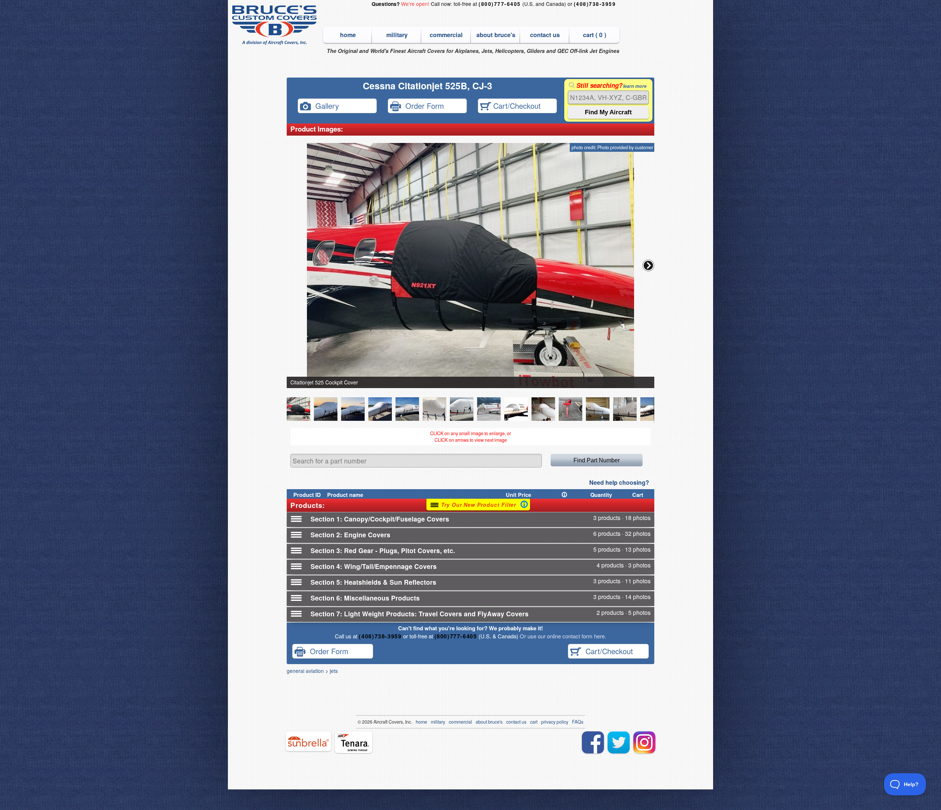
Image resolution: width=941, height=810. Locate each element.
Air (376, 721)
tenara (353, 742)
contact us (545, 35)
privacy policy (554, 721)
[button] (648, 265)
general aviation (305, 670)
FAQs (577, 721)
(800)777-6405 (499, 3)
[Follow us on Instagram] (644, 742)
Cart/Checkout (516, 105)
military (397, 35)
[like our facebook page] (593, 742)
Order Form (422, 105)
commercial (446, 35)
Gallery (325, 105)
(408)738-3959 (595, 3)
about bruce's (495, 35)
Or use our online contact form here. (562, 636)
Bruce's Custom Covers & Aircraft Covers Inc (275, 25)
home (348, 35)
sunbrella (308, 741)
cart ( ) (594, 35)
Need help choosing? (619, 482)
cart (533, 721)
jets (334, 670)
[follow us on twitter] (619, 742)
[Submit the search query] (608, 112)
